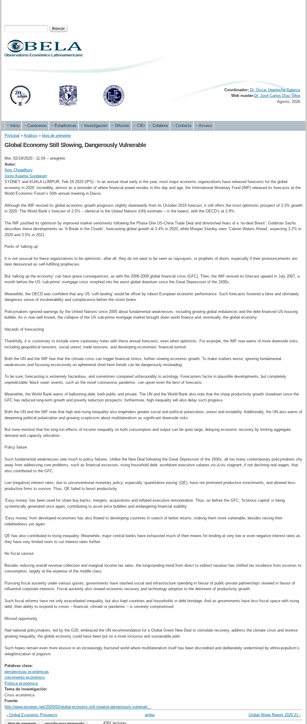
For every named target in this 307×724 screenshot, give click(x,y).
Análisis (30, 135)
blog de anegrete (56, 135)
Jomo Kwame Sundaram (25, 176)
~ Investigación (94, 125)
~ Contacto (181, 125)
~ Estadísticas (63, 125)
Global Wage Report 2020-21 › (274, 715)
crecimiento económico (24, 677)
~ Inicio (13, 125)
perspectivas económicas (26, 671)
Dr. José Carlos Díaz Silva (277, 95)
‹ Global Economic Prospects (32, 715)
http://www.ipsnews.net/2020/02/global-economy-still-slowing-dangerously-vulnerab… (77, 706)
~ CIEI (139, 125)
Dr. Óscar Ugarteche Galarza (274, 90)
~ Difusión (120, 125)
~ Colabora (158, 125)
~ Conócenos (35, 125)
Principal (11, 135)
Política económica (21, 683)
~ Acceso (203, 125)
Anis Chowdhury (18, 170)
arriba (149, 715)
